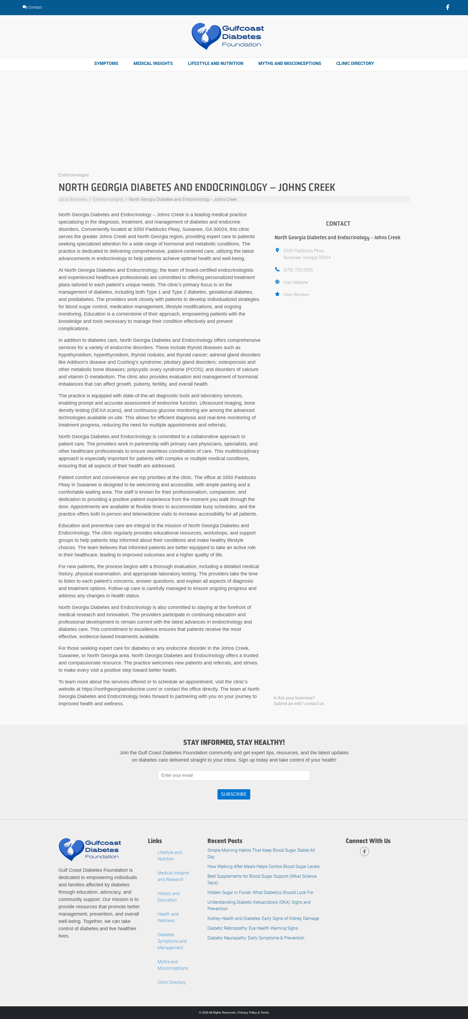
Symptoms (106, 63)
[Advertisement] (234, 131)
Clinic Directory (355, 63)
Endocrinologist (73, 175)
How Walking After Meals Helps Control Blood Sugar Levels (263, 866)
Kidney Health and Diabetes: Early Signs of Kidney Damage (263, 918)
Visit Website (295, 282)
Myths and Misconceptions (289, 63)
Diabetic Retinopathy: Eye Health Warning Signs (252, 928)
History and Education (169, 896)
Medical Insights (153, 63)
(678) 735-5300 (298, 270)
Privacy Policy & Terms (253, 1012)
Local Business (72, 199)
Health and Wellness (168, 917)
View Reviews (296, 294)
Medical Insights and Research (173, 876)
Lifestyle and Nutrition (215, 63)
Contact (35, 7)
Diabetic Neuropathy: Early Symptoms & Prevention (255, 938)
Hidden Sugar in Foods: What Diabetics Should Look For (260, 892)
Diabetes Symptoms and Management (172, 941)
